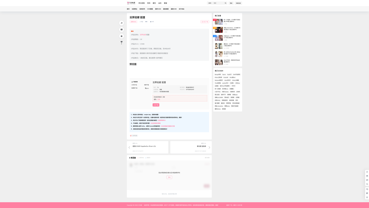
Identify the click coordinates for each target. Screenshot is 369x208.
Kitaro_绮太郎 (218, 77)
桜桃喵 (229, 94)
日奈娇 (238, 91)
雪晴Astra (227, 106)
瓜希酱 (237, 97)
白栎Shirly (217, 100)
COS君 (140, 205)
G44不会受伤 (236, 74)
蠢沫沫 (223, 103)
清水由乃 (226, 97)
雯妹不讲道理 (234, 106)
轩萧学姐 (228, 103)
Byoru (224, 74)
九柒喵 (231, 83)
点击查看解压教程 (156, 123)
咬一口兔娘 (218, 89)
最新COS (133, 21)
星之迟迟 (217, 94)
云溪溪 (216, 86)
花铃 (237, 100)
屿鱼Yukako (225, 91)
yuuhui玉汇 (225, 83)
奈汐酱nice (225, 89)
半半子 (233, 86)
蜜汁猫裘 (217, 103)
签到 (148, 3)
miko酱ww (232, 77)
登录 (231, 3)
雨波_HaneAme (219, 106)
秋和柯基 (231, 100)
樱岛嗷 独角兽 (201, 146)
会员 (159, 3)
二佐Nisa (237, 83)
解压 (154, 3)
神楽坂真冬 (225, 100)
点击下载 (156, 105)
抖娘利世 (232, 91)
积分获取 (142, 3)
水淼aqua (234, 94)
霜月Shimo (218, 109)
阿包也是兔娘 (235, 103)
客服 (165, 3)
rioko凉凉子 (227, 80)
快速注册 (238, 3)
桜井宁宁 (223, 94)
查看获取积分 (162, 120)
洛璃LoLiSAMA (219, 97)
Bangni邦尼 (218, 74)
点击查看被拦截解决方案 (168, 126)
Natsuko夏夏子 (219, 80)
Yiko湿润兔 (218, 83)
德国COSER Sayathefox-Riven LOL (144, 146)
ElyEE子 (229, 74)
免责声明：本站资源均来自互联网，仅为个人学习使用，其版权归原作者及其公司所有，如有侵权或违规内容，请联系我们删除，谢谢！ (181, 205)
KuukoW (226, 77)
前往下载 (205, 22)
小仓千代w (217, 91)
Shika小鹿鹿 (235, 80)
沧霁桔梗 (143, 35)
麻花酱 (224, 109)
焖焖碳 (232, 97)
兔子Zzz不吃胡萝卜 (225, 86)
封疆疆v (232, 89)
